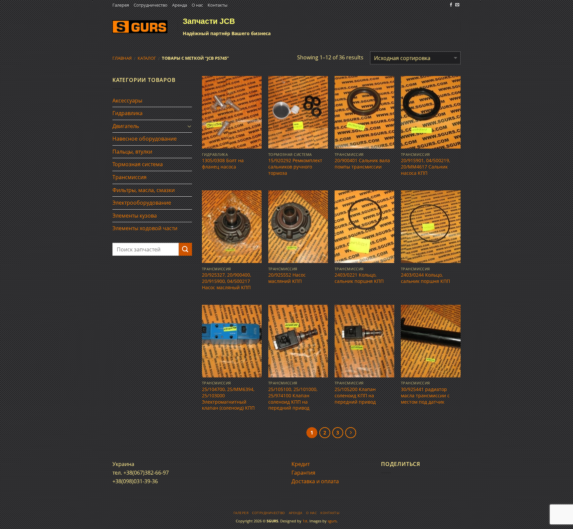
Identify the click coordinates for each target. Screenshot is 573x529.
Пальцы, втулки (132, 151)
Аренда (179, 5)
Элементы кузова (134, 215)
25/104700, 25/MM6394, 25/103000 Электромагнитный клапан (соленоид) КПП (228, 398)
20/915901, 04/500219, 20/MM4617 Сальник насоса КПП (425, 167)
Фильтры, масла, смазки (143, 190)
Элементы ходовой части (144, 228)
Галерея (120, 5)
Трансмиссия (129, 177)
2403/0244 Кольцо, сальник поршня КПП (425, 278)
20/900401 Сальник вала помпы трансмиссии (362, 164)
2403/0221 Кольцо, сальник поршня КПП (359, 278)
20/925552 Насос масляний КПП (287, 278)
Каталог (147, 58)
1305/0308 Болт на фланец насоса (223, 164)
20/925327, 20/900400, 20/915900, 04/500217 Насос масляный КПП (226, 281)
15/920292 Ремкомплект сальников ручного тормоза (295, 167)
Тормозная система (137, 164)
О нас (197, 5)
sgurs (332, 520)
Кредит (300, 464)
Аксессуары (127, 100)
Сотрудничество (150, 5)
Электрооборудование (141, 202)
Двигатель (125, 126)
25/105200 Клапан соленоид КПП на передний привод (355, 395)
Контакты (217, 5)
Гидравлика (127, 113)
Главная (122, 58)
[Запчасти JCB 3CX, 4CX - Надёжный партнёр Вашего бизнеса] (139, 26)
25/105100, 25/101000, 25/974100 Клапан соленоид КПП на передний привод (292, 398)
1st (304, 520)
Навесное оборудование (144, 138)
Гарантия (303, 472)
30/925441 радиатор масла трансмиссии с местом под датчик (425, 395)
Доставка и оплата (315, 481)
